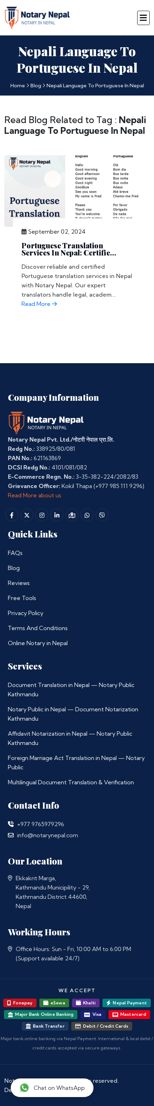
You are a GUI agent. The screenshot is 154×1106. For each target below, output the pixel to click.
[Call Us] (11, 824)
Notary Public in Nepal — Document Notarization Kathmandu (73, 714)
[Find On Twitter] (26, 514)
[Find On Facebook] (11, 514)
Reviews (19, 582)
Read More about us (34, 495)
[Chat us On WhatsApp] (87, 514)
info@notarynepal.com (47, 835)
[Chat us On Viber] (102, 514)
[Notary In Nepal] (46, 422)
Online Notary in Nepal (38, 643)
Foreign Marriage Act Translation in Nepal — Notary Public (76, 762)
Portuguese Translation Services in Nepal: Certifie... (68, 248)
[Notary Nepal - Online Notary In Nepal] (37, 16)
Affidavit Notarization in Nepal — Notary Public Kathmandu (70, 738)
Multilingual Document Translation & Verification (71, 782)
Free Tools (22, 597)
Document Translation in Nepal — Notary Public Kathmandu (71, 689)
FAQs (15, 552)
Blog (35, 85)
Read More (36, 303)
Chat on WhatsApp (59, 1087)
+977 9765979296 (40, 824)
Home (17, 85)
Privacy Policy (25, 613)
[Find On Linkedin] (56, 514)
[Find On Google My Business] (72, 514)
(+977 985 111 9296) (118, 485)
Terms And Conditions (38, 628)
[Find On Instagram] (41, 514)
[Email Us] (11, 835)
